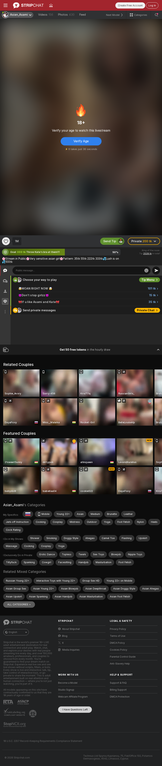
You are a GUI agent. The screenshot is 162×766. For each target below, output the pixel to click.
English (13, 632)
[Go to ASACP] (23, 702)
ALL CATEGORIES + (19, 604)
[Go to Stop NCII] (15, 724)
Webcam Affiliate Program (73, 696)
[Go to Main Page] (28, 5)
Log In (152, 5)
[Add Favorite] (6, 241)
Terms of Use (117, 636)
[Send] (156, 270)
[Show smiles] (146, 270)
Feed (82, 14)
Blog (64, 636)
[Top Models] (51, 5)
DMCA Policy (117, 643)
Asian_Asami (13, 505)
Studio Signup (66, 689)
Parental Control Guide (123, 656)
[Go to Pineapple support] (33, 713)
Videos (45, 14)
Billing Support (118, 689)
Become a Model (67, 683)
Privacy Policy (118, 629)
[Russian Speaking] (28, 514)
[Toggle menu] (5, 5)
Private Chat (145, 310)
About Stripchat (71, 629)
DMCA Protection (120, 696)
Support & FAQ (118, 683)
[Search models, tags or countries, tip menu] (156, 15)
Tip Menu (147, 279)
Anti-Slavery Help (120, 663)
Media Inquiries (71, 649)
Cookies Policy (118, 649)
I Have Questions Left (75, 709)
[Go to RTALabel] (8, 702)
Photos (66, 14)
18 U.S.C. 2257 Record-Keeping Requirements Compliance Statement (42, 741)
